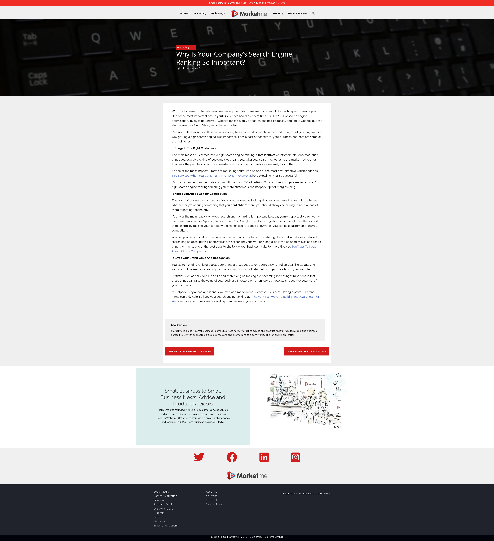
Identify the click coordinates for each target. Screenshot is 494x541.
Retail (157, 517)
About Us (211, 491)
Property (278, 13)
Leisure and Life (163, 508)
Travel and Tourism (166, 525)
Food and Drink (163, 504)
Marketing (200, 13)
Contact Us (212, 500)
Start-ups (159, 521)
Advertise (211, 496)
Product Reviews (297, 13)
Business (185, 13)
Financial (159, 500)
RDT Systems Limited (271, 536)
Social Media (161, 491)
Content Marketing (165, 496)
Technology (218, 13)
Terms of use (214, 504)
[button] (313, 13)
